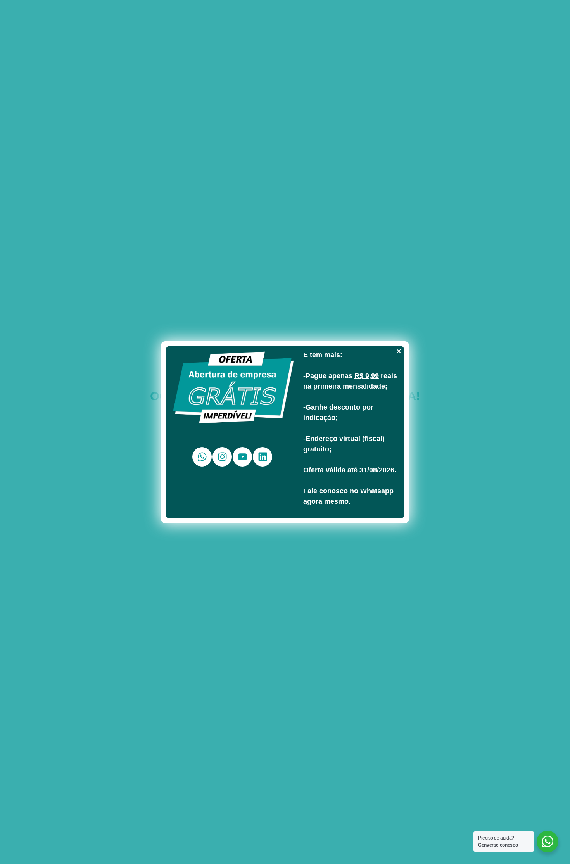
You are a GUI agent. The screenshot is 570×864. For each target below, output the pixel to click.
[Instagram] (222, 457)
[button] (399, 351)
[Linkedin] (262, 457)
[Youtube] (242, 457)
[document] (285, 432)
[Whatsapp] (202, 457)
